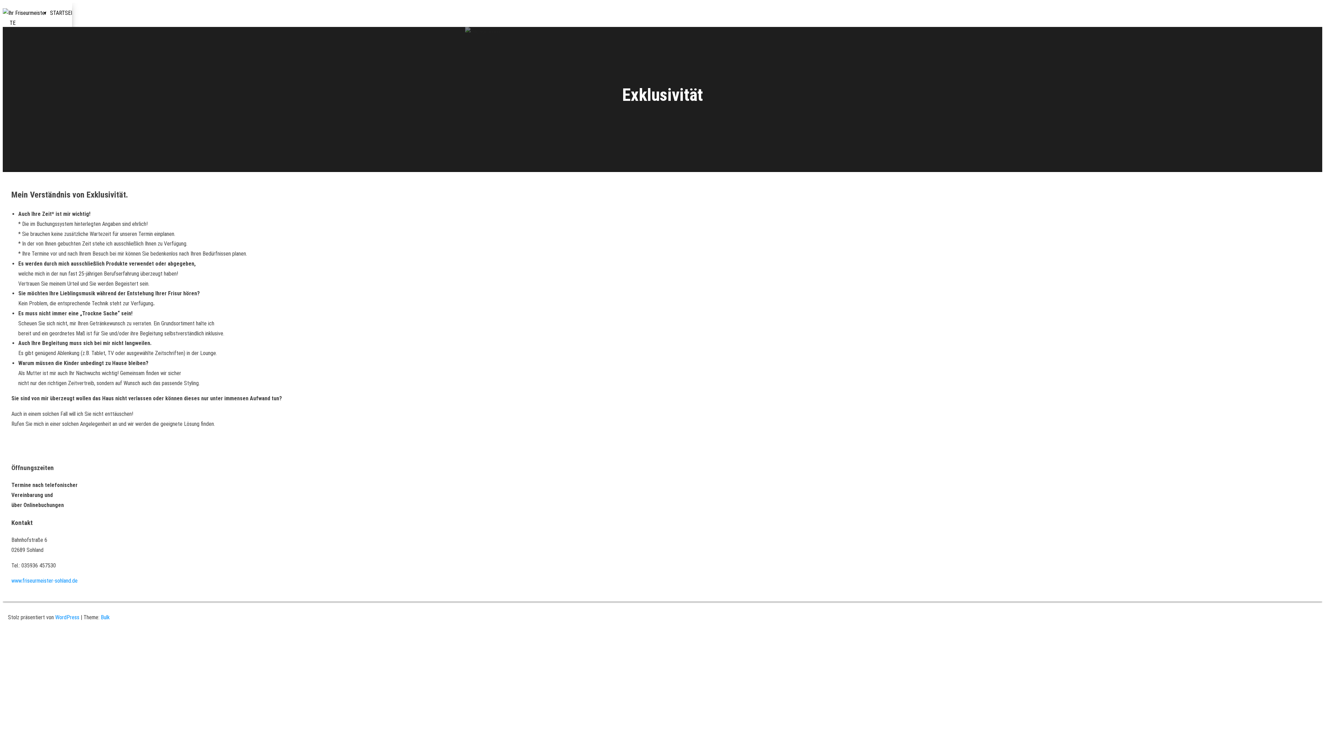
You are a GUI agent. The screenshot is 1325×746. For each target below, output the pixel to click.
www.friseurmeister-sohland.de (44, 580)
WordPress (67, 617)
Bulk (105, 617)
